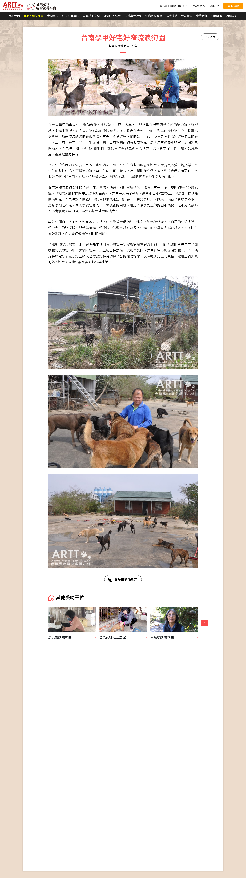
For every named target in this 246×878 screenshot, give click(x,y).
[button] (204, 623)
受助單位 (52, 16)
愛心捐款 (233, 6)
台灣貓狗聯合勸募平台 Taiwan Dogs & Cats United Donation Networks (29, 6)
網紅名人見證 (112, 16)
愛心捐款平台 (199, 6)
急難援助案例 (91, 16)
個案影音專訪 (70, 16)
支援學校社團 (133, 16)
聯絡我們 (214, 6)
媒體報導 (217, 16)
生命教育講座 (153, 16)
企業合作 (202, 16)
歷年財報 (232, 16)
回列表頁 (210, 37)
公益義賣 (186, 16)
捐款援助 (171, 16)
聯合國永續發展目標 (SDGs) (174, 6)
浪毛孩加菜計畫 (33, 16)
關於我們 (14, 16)
